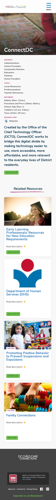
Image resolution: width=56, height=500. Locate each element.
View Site (10, 172)
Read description (14, 246)
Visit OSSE (25, 479)
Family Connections (21, 415)
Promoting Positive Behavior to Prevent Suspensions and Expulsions (27, 356)
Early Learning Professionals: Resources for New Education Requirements (25, 234)
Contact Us (21, 489)
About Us (11, 489)
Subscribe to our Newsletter (28, 495)
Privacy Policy (32, 489)
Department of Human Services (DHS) (23, 293)
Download (13, 376)
